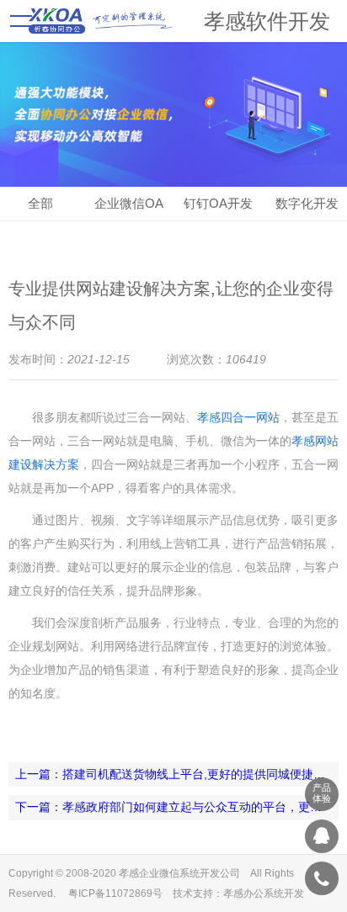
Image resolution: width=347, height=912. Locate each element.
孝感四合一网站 (238, 417)
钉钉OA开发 (218, 203)
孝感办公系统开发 (263, 893)
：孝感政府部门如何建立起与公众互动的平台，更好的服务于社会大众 (177, 807)
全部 (40, 203)
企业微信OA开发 (128, 208)
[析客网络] (322, 836)
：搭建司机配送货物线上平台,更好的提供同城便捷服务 (176, 774)
